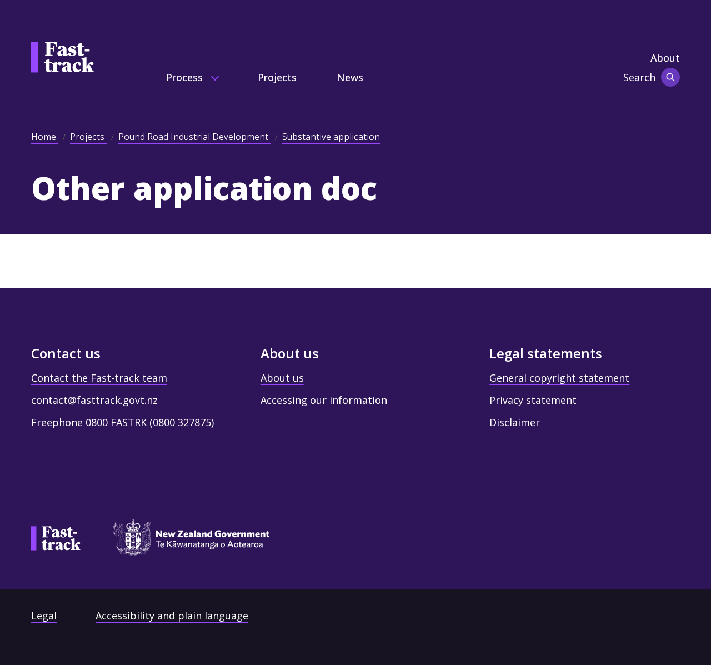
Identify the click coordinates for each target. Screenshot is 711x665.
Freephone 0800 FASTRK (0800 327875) (122, 422)
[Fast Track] (56, 538)
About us (282, 377)
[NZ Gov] (186, 541)
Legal (44, 615)
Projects (277, 77)
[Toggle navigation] (670, 77)
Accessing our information (324, 400)
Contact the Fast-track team (99, 377)
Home (44, 137)
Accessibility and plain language (172, 615)
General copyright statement (559, 377)
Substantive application (331, 137)
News (350, 77)
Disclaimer (514, 422)
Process (186, 77)
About (665, 57)
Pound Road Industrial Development (194, 137)
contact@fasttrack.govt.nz (94, 400)
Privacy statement (533, 400)
